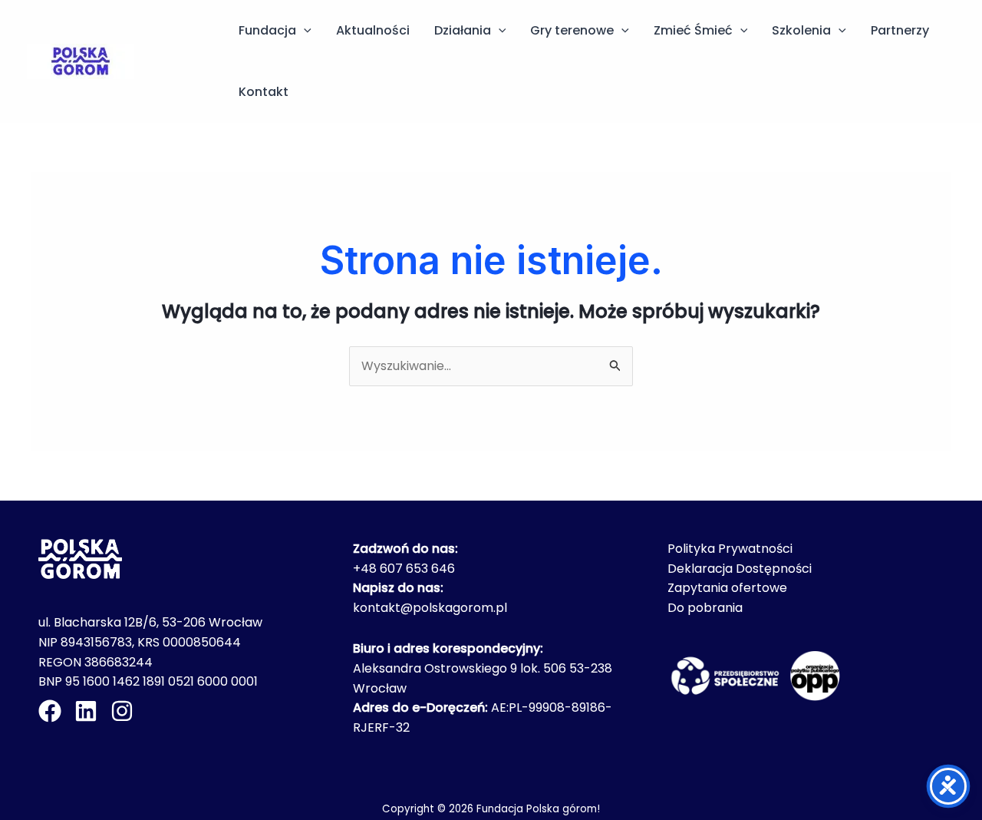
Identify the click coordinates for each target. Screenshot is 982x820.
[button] (303, 30)
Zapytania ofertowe (727, 588)
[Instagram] (121, 710)
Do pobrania (705, 608)
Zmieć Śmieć (693, 30)
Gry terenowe (572, 30)
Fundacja (267, 30)
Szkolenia (801, 30)
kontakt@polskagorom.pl (430, 608)
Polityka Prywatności (730, 548)
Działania (462, 30)
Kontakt (263, 92)
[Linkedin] (85, 710)
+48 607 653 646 (404, 568)
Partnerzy (900, 30)
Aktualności (373, 30)
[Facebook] (49, 710)
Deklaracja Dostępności (739, 568)
